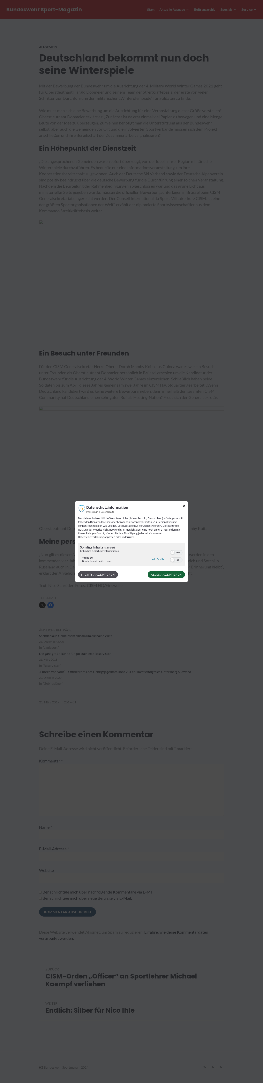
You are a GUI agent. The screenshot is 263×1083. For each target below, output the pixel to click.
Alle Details (158, 559)
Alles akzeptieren (166, 574)
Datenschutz (107, 512)
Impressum (92, 512)
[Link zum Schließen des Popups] (184, 507)
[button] (172, 552)
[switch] (176, 552)
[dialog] (131, 541)
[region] (131, 555)
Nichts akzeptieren (98, 574)
